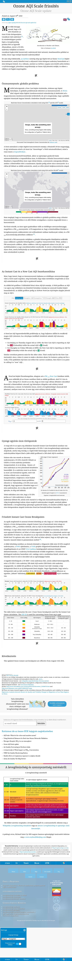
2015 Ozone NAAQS (12, 675)
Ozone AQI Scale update (11, 744)
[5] (34, 234)
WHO (18, 546)
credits (53, 48)
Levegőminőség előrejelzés (11, 910)
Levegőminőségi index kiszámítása (14, 908)
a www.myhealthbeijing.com (35, 837)
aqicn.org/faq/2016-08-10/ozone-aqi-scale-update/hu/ (22, 22)
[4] (58, 170)
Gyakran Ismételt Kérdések (14, 902)
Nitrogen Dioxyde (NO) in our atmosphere (17, 741)
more (40, 679)
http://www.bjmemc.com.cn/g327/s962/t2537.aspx (17, 688)
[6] (40, 539)
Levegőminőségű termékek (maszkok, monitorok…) (19, 912)
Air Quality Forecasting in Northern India (17, 747)
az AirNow (25, 59)
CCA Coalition (31, 549)
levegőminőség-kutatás (12, 891)
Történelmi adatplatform (10, 915)
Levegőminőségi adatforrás (11, 907)
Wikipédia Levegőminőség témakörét (17, 825)
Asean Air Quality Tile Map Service (15, 759)
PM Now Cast (51, 376)
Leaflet (50, 140)
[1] (22, 36)
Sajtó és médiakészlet (9, 887)
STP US (57, 493)
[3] (58, 102)
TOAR (33, 546)
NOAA (65, 91)
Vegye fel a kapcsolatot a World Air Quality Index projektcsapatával (24, 885)
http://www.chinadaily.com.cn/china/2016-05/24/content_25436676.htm (28, 686)
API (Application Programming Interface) (16, 914)
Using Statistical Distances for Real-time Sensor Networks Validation (26, 738)
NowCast (61, 59)
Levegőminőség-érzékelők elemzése (14, 899)
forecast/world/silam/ (27, 684)
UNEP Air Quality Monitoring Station (16, 753)
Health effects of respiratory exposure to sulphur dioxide (22, 756)
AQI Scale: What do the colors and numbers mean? (20, 735)
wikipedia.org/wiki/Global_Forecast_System (35, 681)
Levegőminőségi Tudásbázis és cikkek (15, 895)
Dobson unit (53, 142)
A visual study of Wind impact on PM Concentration (21, 750)
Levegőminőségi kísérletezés (12, 897)
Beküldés (41, 723)
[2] (49, 102)
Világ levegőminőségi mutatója (60, 848)
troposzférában (19, 152)
